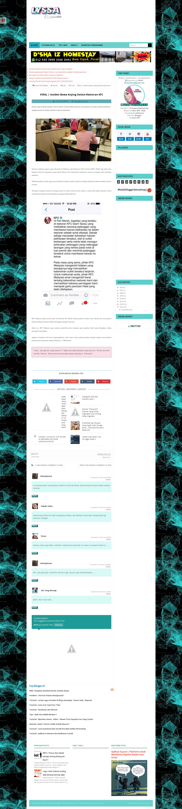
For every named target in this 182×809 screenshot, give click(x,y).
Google (73, 381)
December (126, 310)
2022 (122, 287)
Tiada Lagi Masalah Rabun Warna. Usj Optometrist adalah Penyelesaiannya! (57, 72)
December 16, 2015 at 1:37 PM (101, 592)
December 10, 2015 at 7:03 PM (101, 537)
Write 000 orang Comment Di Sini (95, 465)
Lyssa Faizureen (143, 803)
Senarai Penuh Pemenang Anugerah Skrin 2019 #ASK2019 (51, 81)
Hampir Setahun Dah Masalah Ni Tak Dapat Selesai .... (49, 78)
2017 (122, 301)
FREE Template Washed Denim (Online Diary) (49, 691)
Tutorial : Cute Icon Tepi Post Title (44, 705)
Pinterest (105, 381)
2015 (122, 307)
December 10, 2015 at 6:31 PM (101, 507)
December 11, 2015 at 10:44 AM (100, 564)
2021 (122, 290)
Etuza (43, 536)
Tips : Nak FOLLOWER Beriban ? (43, 714)
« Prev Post (35, 457)
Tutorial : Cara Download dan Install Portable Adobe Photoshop (57, 729)
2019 (122, 296)
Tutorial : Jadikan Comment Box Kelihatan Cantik (51, 733)
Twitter (41, 381)
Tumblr (89, 381)
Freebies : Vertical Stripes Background (46, 695)
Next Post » (107, 457)
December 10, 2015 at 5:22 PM (101, 477)
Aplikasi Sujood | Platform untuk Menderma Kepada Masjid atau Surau (128, 754)
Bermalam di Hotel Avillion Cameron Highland (46, 75)
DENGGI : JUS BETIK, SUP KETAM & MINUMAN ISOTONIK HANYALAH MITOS (52, 439)
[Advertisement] (108, 22)
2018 (122, 298)
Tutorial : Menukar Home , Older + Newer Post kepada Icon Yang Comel (61, 719)
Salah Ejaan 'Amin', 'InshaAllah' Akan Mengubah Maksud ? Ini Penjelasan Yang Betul (64, 411)
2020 (122, 293)
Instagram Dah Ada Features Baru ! (90, 397)
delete (108, 479)
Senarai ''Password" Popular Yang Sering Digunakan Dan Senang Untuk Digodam (91, 412)
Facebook (57, 381)
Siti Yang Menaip (49, 590)
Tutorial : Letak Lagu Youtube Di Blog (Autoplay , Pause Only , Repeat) (60, 700)
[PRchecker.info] (136, 326)
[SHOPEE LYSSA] (3, 20)
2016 (122, 304)
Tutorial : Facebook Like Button (43, 709)
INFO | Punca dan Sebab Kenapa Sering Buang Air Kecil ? (54, 756)
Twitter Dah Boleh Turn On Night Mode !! (91, 438)
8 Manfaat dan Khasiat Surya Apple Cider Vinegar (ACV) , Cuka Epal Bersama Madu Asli (93, 426)
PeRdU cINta (47, 506)
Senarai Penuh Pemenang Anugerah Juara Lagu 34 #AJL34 (50, 69)
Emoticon (58, 625)
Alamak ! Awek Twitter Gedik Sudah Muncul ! (49, 724)
